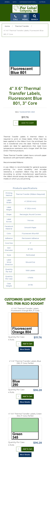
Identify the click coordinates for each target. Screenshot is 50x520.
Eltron (42, 2)
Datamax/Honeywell (28, 2)
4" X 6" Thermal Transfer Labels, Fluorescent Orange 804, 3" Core (25, 309)
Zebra (7, 2)
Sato (14, 2)
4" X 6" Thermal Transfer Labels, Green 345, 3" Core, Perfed (25, 415)
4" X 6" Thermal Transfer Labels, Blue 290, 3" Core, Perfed (25, 362)
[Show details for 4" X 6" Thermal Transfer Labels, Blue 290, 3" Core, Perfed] (25, 376)
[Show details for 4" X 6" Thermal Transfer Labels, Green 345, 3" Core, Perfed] (25, 429)
